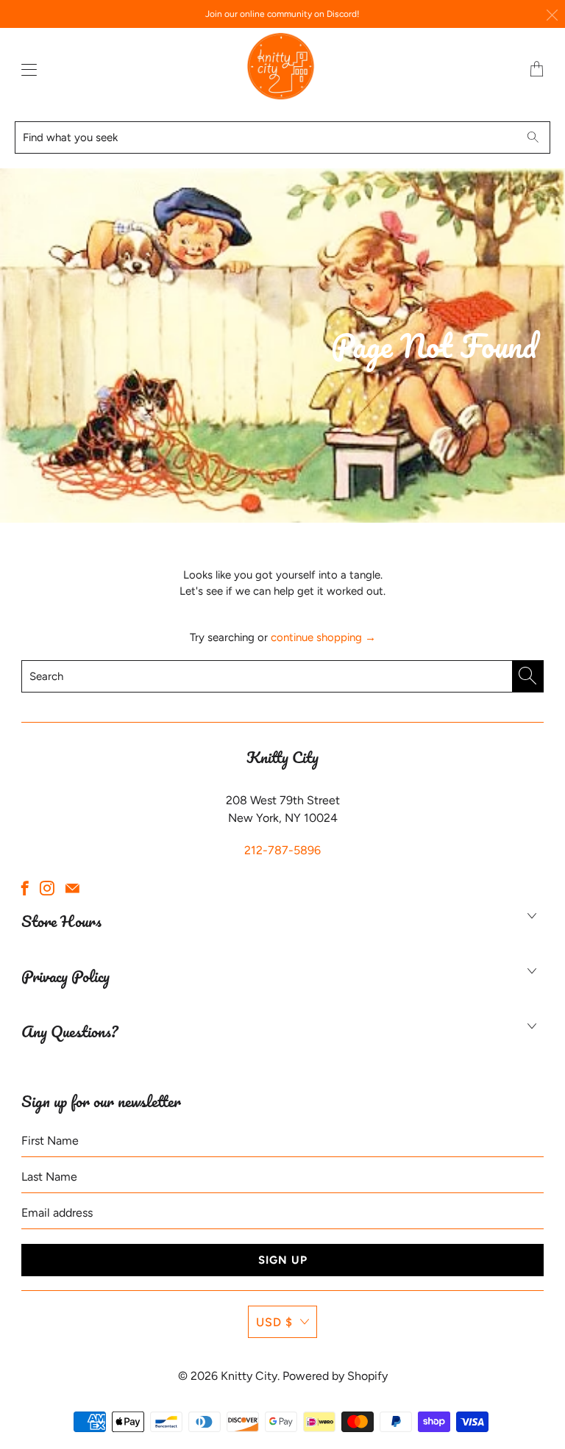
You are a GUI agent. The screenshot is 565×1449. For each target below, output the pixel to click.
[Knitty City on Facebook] (25, 888)
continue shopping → (323, 637)
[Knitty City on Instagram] (47, 888)
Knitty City (249, 1376)
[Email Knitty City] (72, 888)
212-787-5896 (282, 850)
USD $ (274, 1322)
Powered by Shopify (335, 1376)
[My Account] (26, 69)
